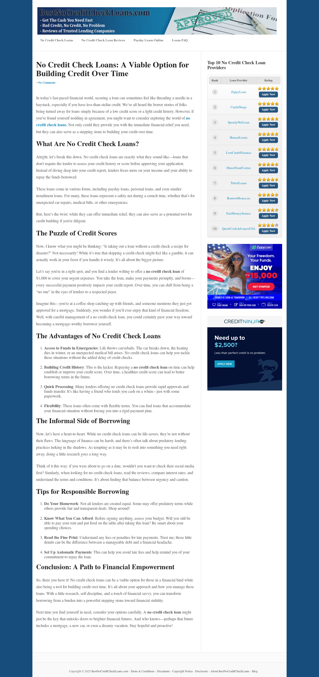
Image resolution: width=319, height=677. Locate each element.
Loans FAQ (180, 40)
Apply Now (268, 94)
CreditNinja (238, 107)
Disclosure (201, 671)
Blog (255, 671)
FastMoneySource (238, 213)
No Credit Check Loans (56, 40)
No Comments (46, 83)
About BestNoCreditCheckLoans (229, 671)
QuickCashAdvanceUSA (238, 228)
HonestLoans (238, 137)
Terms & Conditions (143, 671)
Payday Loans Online (148, 40)
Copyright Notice (182, 671)
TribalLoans (239, 183)
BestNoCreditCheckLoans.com (109, 671)
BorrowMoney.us (238, 198)
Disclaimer (163, 671)
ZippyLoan (238, 92)
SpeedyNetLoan (238, 122)
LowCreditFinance (238, 152)
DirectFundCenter (239, 168)
